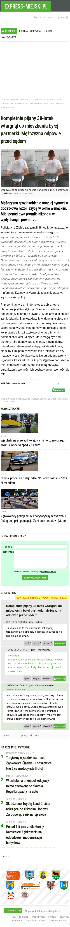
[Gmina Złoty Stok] (48, 889)
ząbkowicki (62, 17)
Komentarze (9, 37)
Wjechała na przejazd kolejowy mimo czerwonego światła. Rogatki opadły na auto (27, 786)
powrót (7, 735)
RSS (13, 916)
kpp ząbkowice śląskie (18, 399)
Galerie (48, 31)
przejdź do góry (30, 735)
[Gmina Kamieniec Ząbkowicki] (7, 889)
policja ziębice (39, 399)
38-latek (52, 399)
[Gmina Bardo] (40, 879)
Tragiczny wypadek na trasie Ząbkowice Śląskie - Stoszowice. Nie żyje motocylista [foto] (29, 763)
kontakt (52, 916)
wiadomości (26, 100)
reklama (23, 916)
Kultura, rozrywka (30, 31)
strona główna (10, 100)
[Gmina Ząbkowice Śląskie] (27, 879)
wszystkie (48, 17)
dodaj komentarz (35, 578)
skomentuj (60, 643)
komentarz (8, 551)
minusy (46, 643)
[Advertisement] (35, 68)
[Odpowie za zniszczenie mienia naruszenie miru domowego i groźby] (35, 186)
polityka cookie (58, 920)
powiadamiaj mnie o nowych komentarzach (42, 597)
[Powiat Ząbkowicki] (10, 879)
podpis (8, 546)
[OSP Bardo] (22, 899)
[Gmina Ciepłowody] (53, 879)
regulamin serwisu (36, 920)
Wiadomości (8, 31)
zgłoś (27, 643)
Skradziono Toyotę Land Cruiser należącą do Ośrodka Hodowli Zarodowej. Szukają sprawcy (28, 809)
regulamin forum (48, 572)
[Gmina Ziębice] (61, 889)
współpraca (38, 916)
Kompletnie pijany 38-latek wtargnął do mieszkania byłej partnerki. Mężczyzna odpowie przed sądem (32, 103)
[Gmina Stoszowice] (27, 889)
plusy (36, 643)
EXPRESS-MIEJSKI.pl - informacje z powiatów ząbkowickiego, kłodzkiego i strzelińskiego (26, 5)
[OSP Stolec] (8, 899)
